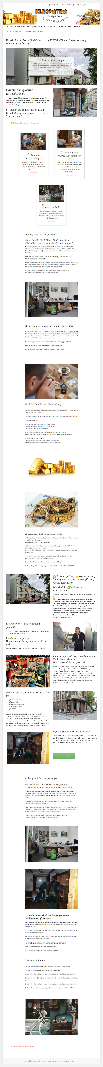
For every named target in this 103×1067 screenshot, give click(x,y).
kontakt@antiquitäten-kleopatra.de (85, 5)
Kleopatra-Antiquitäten (37, 1061)
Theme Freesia (59, 1061)
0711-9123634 (54, 5)
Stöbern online (29, 31)
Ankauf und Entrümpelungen (18, 27)
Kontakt (41, 31)
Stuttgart (84, 742)
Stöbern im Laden (14, 31)
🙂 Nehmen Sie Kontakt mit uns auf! (25, 123)
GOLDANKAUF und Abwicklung (43, 27)
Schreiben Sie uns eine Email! (22, 1046)
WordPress (75, 1061)
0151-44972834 (66, 5)
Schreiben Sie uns (65, 756)
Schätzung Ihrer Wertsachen (69, 27)
